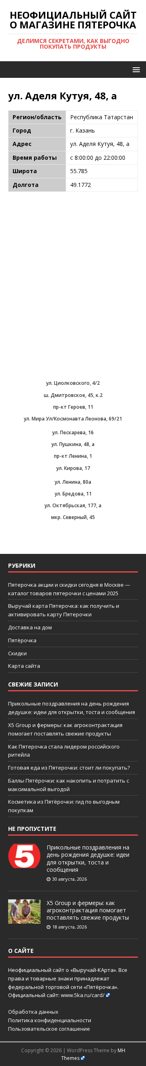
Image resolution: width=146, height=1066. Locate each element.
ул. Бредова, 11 (73, 493)
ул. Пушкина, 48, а (73, 444)
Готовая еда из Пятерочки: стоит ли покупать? (69, 767)
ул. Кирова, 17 (73, 468)
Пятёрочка (22, 640)
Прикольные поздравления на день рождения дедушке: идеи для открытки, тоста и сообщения (88, 858)
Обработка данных (33, 1011)
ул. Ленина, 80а (73, 481)
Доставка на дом (30, 627)
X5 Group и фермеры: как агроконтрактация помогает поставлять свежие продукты (88, 910)
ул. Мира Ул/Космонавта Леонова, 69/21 (73, 418)
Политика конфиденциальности (49, 1020)
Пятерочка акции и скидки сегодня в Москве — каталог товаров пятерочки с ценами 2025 (69, 589)
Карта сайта (24, 665)
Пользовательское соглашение (49, 1028)
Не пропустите (32, 828)
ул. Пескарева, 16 (73, 432)
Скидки (17, 653)
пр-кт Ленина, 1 (73, 456)
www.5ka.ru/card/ (83, 995)
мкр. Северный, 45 (73, 517)
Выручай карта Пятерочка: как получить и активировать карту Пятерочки (63, 610)
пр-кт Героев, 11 (73, 406)
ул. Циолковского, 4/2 (73, 383)
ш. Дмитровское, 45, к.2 (73, 395)
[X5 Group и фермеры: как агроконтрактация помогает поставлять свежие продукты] (24, 919)
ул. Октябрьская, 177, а (73, 505)
